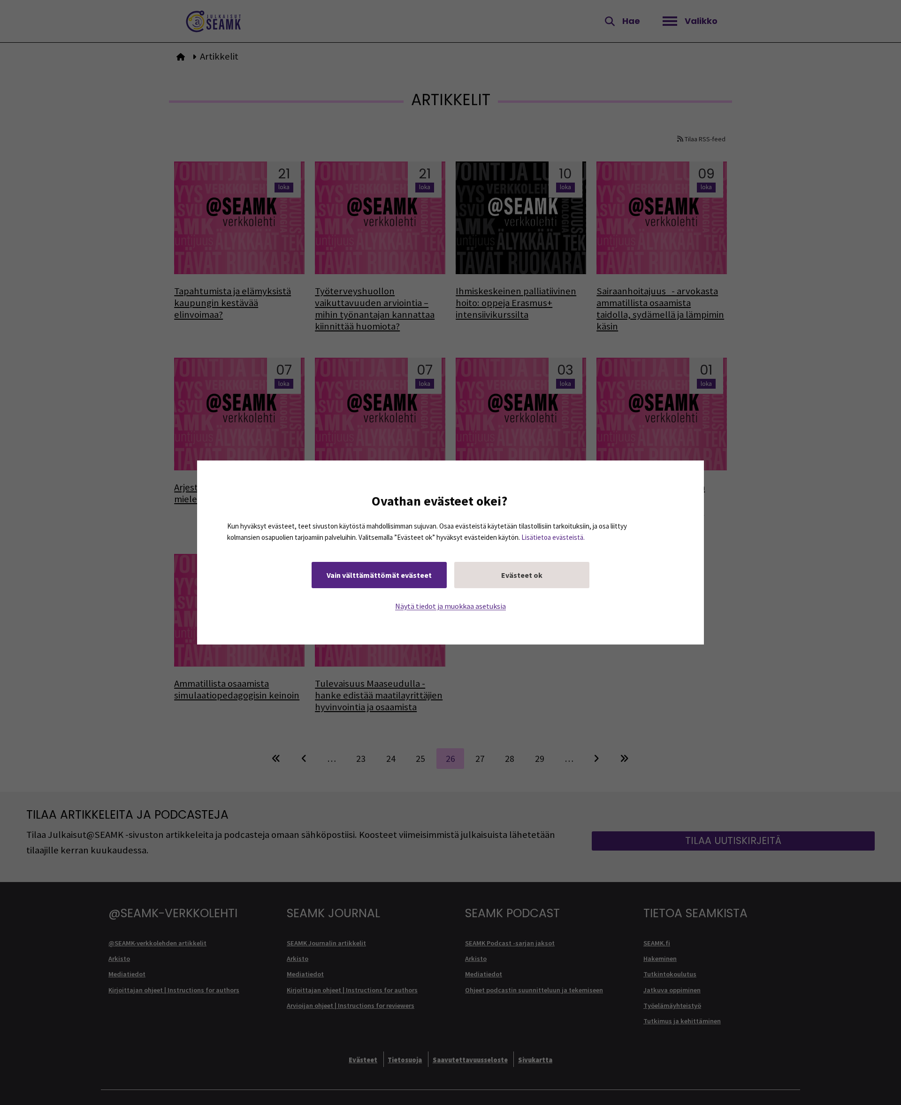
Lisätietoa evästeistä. (553, 537)
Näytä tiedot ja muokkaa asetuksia (450, 606)
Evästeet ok (521, 575)
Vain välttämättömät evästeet (379, 575)
